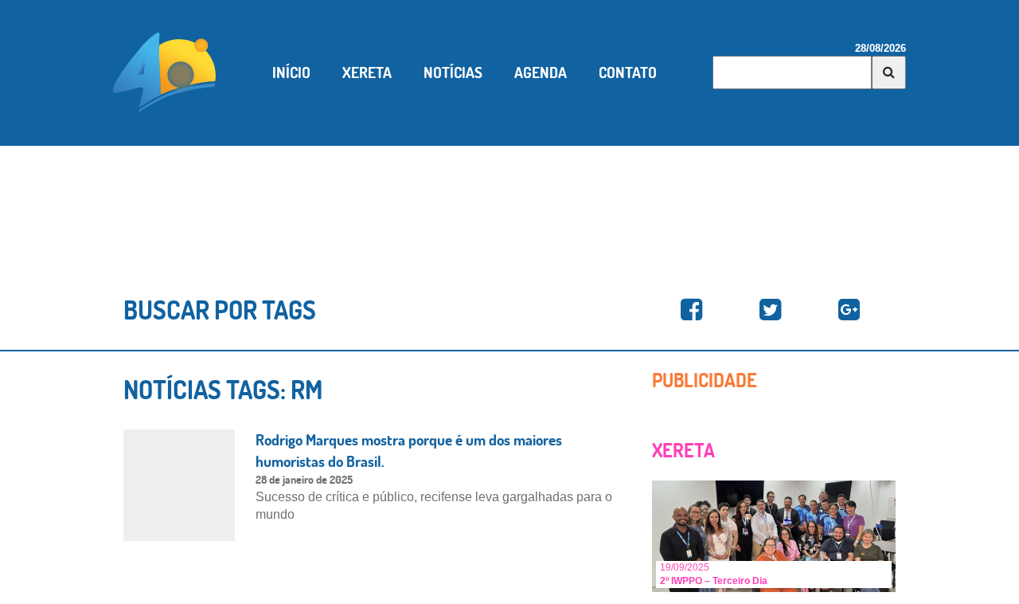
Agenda (540, 72)
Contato (628, 72)
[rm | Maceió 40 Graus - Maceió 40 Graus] (691, 310)
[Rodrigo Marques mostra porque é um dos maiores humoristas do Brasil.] (179, 484)
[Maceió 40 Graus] (165, 71)
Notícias (453, 72)
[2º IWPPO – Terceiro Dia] (774, 535)
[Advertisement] (509, 201)
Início (291, 72)
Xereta (367, 72)
